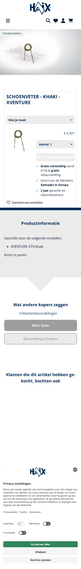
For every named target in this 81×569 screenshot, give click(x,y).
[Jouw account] (63, 21)
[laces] (40, 52)
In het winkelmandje (55, 157)
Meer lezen (40, 325)
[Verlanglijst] (55, 21)
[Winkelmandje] (72, 21)
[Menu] (8, 21)
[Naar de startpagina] (41, 8)
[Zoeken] (48, 21)
